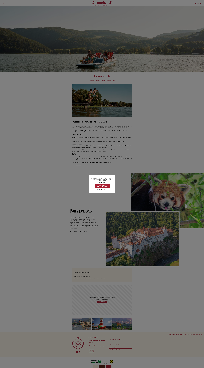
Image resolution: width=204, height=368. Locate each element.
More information (102, 182)
